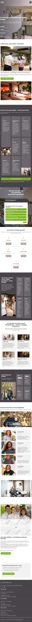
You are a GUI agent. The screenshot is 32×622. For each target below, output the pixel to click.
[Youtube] (5, 587)
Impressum (17, 619)
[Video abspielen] (16, 419)
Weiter (25, 222)
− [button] (1, 521)
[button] (16, 527)
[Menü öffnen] (30, 2)
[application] (16, 527)
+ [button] (1, 520)
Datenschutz (21, 619)
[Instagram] (3, 587)
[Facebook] (1, 587)
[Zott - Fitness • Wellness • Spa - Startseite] (2, 2)
